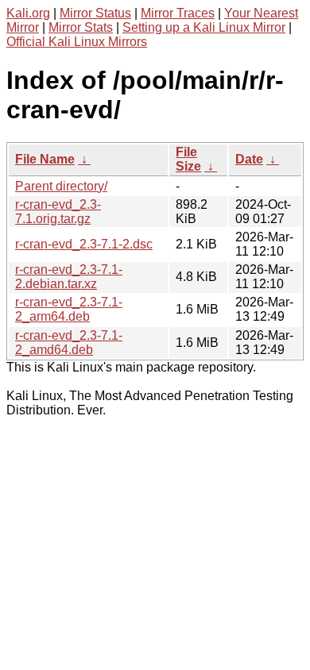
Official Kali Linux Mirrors (76, 41)
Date (249, 159)
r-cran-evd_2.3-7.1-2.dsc (84, 244)
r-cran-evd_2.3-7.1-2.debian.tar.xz (68, 277)
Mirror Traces (178, 13)
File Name (45, 159)
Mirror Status (95, 13)
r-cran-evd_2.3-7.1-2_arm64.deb (68, 309)
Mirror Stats (80, 27)
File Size (188, 159)
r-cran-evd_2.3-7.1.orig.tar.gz (58, 211)
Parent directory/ (61, 186)
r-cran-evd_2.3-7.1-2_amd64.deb (68, 342)
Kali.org (28, 13)
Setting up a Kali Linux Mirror (203, 27)
